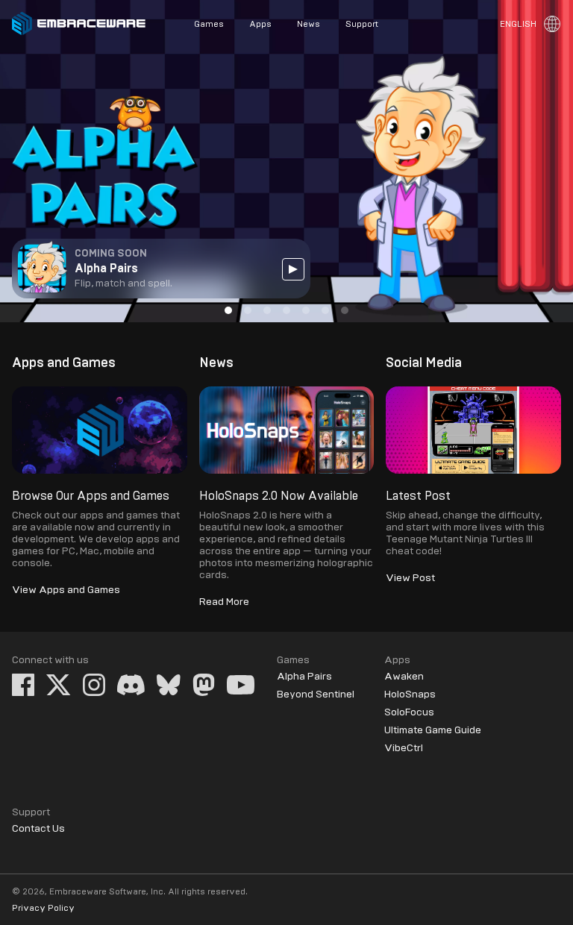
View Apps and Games (66, 590)
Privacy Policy (43, 907)
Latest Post (418, 496)
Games (209, 23)
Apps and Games (64, 363)
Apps (260, 23)
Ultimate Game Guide (432, 730)
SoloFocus (409, 712)
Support (361, 23)
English (518, 23)
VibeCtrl (403, 748)
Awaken (404, 676)
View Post (410, 578)
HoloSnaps (410, 694)
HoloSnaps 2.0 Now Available (278, 496)
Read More (224, 602)
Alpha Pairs (304, 676)
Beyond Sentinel (315, 694)
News (308, 23)
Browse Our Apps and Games (90, 496)
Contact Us (38, 829)
